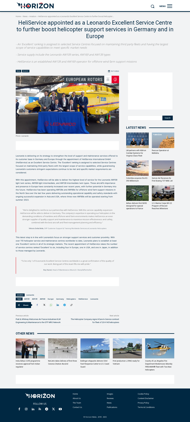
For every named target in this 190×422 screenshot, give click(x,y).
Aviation (32, 16)
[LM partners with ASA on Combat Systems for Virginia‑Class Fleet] (137, 140)
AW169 (42, 299)
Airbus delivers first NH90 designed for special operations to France (136, 206)
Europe (51, 299)
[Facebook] (37, 305)
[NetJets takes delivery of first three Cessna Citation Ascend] (62, 348)
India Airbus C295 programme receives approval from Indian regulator (28, 364)
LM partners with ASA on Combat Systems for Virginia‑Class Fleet (136, 153)
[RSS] (39, 409)
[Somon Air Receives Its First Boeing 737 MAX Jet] (163, 168)
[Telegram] (64, 305)
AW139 (34, 299)
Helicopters (71, 299)
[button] (152, 6)
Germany (60, 299)
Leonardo (30, 295)
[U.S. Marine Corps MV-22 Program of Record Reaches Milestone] (163, 193)
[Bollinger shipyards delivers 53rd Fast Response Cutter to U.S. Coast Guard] (95, 348)
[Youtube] (60, 409)
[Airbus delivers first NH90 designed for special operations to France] (137, 193)
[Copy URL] (71, 305)
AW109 (26, 299)
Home (18, 16)
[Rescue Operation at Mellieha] (163, 140)
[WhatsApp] (51, 305)
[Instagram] (26, 409)
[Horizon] (35, 5)
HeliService (83, 299)
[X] (44, 305)
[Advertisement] (67, 145)
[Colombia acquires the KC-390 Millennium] (137, 168)
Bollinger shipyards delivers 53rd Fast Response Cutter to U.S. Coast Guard (94, 364)
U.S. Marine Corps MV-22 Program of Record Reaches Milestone (162, 206)
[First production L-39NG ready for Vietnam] (127, 348)
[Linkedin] (58, 305)
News (25, 16)
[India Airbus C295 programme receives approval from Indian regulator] (30, 348)
